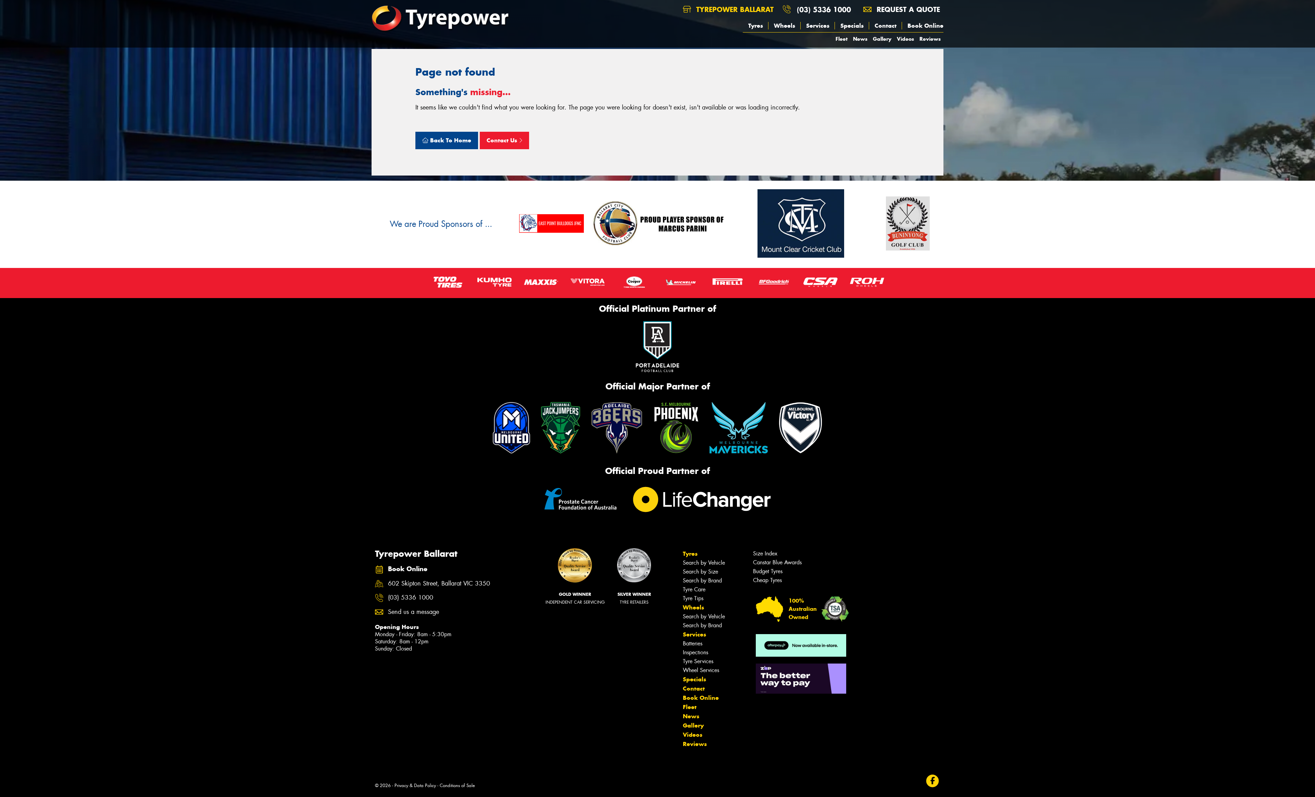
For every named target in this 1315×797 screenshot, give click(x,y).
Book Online (925, 25)
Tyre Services (698, 661)
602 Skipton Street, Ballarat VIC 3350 (439, 584)
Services (817, 25)
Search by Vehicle (704, 562)
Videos (905, 39)
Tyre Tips (693, 598)
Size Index (765, 553)
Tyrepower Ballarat (734, 9)
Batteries (692, 643)
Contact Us (503, 140)
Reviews (930, 39)
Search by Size (700, 571)
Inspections (695, 652)
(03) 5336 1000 (824, 9)
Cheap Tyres (767, 580)
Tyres (755, 25)
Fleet (842, 39)
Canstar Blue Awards (777, 562)
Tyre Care (694, 589)
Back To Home (449, 140)
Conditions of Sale (457, 785)
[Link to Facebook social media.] (932, 781)
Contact (886, 25)
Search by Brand (702, 580)
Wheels (784, 25)
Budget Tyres (767, 571)
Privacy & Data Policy (415, 785)
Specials (852, 25)
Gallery (882, 39)
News (860, 39)
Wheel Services (701, 670)
